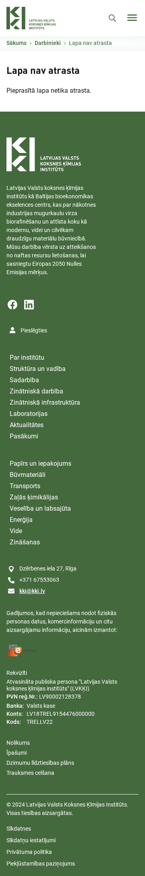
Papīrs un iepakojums (40, 463)
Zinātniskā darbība (36, 391)
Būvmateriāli (28, 475)
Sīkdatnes (18, 828)
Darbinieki (48, 43)
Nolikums (18, 743)
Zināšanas (25, 542)
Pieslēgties (34, 330)
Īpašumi (16, 753)
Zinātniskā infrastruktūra (45, 402)
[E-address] (22, 650)
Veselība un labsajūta (40, 508)
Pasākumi (24, 436)
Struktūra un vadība (38, 369)
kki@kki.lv (32, 591)
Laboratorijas (29, 414)
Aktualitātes (27, 425)
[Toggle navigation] (132, 18)
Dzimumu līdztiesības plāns (40, 763)
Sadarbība (24, 380)
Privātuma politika (29, 852)
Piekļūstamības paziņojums (40, 863)
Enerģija (21, 520)
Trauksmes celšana (30, 773)
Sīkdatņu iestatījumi (31, 840)
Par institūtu (27, 357)
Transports (25, 486)
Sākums (16, 43)
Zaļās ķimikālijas (34, 497)
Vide (16, 531)
